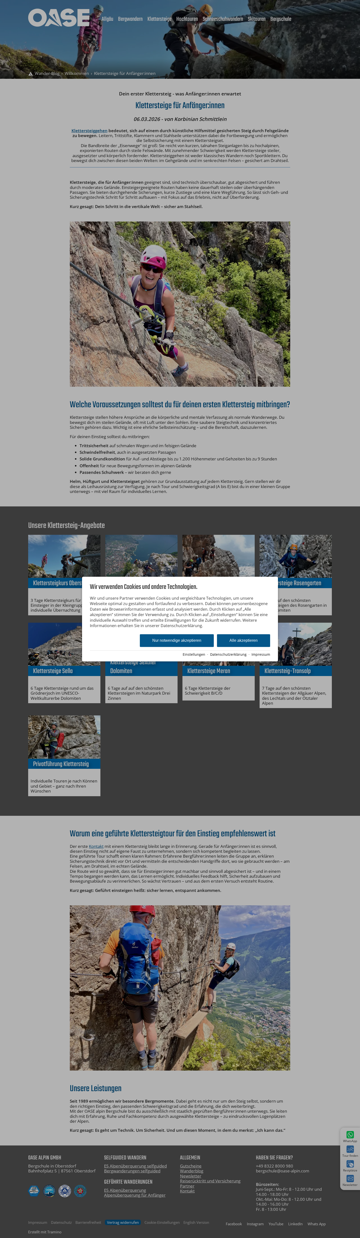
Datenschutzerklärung (228, 654)
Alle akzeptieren (243, 641)
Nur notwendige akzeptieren (176, 641)
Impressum (261, 654)
